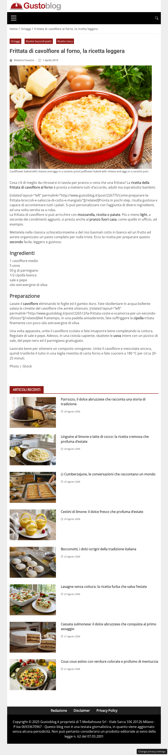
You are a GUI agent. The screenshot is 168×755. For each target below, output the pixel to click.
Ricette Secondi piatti (38, 41)
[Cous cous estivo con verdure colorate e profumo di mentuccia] (33, 674)
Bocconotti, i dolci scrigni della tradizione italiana (98, 549)
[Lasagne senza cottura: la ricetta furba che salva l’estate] (33, 599)
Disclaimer (82, 710)
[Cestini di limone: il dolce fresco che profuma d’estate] (33, 524)
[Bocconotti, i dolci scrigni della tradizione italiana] (33, 562)
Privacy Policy (106, 710)
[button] (156, 18)
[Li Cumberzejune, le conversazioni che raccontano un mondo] (33, 487)
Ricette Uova (65, 41)
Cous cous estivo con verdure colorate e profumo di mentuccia (109, 661)
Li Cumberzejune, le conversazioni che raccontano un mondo (108, 474)
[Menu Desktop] (14, 18)
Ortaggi (15, 41)
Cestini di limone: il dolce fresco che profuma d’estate (102, 511)
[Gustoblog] (35, 5)
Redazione (59, 710)
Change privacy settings (152, 751)
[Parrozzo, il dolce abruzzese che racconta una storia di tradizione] (33, 412)
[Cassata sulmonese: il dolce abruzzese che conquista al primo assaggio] (33, 637)
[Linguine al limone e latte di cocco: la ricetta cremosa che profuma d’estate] (33, 449)
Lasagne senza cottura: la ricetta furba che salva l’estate (104, 586)
